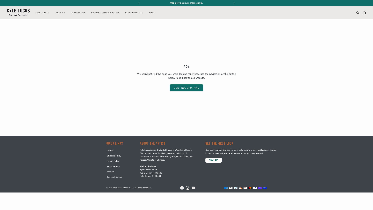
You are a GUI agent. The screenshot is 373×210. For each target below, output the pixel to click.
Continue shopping (186, 87)
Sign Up (213, 160)
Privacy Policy (113, 166)
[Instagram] (187, 188)
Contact (110, 150)
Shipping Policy (114, 156)
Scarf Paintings (134, 12)
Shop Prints (42, 12)
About (152, 12)
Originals (60, 12)
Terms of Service (114, 177)
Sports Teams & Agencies (105, 12)
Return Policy (113, 161)
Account (110, 171)
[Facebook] (182, 188)
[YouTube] (193, 188)
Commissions (78, 12)
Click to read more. (156, 160)
